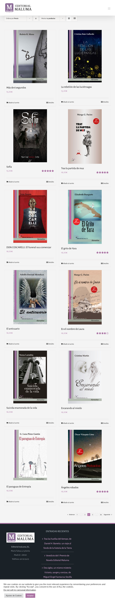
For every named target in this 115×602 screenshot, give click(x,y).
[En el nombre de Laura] (85, 297)
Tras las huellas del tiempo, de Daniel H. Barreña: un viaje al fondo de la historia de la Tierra (57, 543)
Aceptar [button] (30, 596)
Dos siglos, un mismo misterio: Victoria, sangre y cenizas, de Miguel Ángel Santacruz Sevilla (57, 572)
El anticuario (12, 328)
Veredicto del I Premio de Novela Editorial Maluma (57, 557)
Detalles (51, 102)
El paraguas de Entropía (18, 486)
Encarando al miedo (71, 408)
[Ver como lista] (74, 18)
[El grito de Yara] (85, 217)
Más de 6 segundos (16, 87)
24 (101, 514)
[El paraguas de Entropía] (30, 456)
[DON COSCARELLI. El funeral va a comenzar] (30, 216)
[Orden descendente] (36, 18)
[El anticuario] (30, 297)
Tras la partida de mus (72, 168)
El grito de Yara (69, 248)
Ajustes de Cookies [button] (14, 596)
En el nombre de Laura (72, 329)
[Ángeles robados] (85, 456)
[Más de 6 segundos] (30, 56)
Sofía (9, 166)
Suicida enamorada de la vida (21, 408)
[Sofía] (30, 135)
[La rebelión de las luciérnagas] (85, 56)
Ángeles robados (69, 487)
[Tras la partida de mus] (85, 136)
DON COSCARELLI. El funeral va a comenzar (28, 247)
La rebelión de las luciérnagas (76, 87)
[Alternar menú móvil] (109, 8)
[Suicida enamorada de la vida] (30, 377)
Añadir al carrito (13, 102)
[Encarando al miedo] (85, 377)
